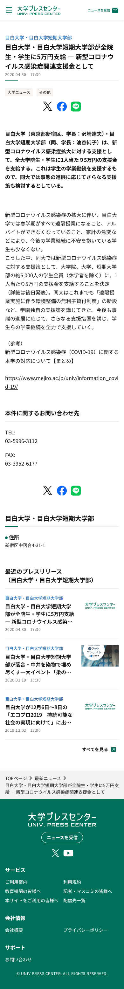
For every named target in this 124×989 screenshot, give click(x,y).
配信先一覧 (74, 900)
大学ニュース (19, 92)
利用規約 (72, 882)
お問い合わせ (18, 959)
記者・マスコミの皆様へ (87, 891)
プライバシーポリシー (85, 930)
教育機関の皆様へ (23, 891)
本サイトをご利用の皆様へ (32, 900)
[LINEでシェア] (76, 106)
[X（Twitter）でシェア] (48, 106)
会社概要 (14, 930)
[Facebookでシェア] (62, 106)
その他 (45, 92)
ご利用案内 (16, 882)
